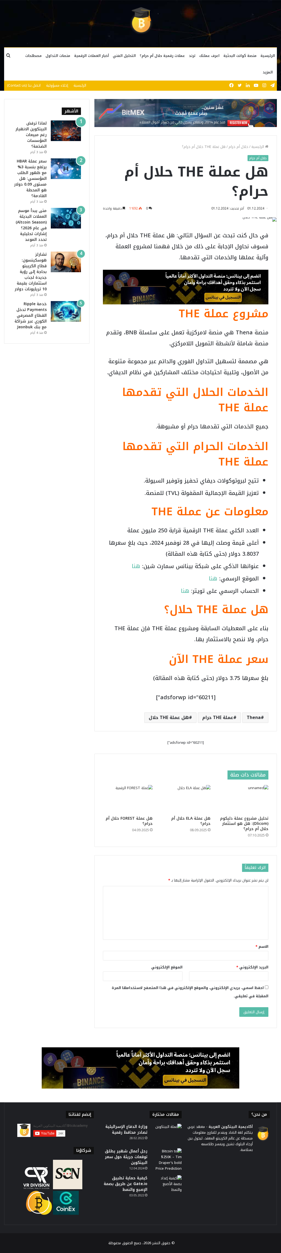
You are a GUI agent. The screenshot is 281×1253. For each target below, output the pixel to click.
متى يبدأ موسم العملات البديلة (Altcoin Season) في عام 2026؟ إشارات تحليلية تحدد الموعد (31, 225)
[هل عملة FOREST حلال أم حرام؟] (128, 799)
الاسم (261, 946)
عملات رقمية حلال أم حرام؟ (162, 55)
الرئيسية (267, 55)
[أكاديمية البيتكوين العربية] (140, 20)
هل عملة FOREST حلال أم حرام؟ (129, 821)
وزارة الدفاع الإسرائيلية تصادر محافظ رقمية (126, 1129)
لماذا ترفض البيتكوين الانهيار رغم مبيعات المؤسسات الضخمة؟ (31, 135)
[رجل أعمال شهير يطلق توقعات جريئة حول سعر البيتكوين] (166, 1159)
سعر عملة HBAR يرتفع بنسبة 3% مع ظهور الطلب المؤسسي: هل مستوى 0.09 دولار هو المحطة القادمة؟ (30, 179)
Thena (254, 717)
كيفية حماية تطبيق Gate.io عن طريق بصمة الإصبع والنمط (125, 1183)
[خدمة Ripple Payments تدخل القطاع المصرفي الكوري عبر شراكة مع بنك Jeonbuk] (66, 311)
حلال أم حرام (238, 146)
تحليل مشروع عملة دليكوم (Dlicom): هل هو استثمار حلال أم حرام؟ (244, 824)
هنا (136, 566)
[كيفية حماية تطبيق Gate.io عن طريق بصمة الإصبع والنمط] (166, 1185)
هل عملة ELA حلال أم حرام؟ (190, 821)
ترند (192, 55)
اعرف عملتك (209, 55)
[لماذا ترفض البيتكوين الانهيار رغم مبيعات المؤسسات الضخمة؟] (66, 130)
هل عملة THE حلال (169, 717)
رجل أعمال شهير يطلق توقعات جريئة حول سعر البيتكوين (126, 1156)
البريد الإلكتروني (252, 967)
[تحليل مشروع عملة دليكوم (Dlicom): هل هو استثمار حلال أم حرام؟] (243, 799)
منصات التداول (58, 55)
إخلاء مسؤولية (57, 85)
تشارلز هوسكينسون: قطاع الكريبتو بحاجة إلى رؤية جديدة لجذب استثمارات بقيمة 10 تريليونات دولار (31, 272)
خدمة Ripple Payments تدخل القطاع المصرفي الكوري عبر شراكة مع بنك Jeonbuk (31, 315)
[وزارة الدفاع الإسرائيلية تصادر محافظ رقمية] (166, 1134)
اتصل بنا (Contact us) (24, 85)
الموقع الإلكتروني (166, 967)
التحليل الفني (124, 55)
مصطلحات (33, 55)
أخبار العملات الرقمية (91, 55)
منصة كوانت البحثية (240, 55)
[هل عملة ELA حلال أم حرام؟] (185, 799)
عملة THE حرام (217, 717)
